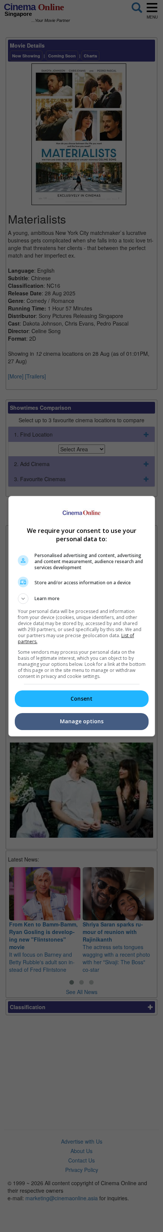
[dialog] (81, 616)
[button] (82, 598)
